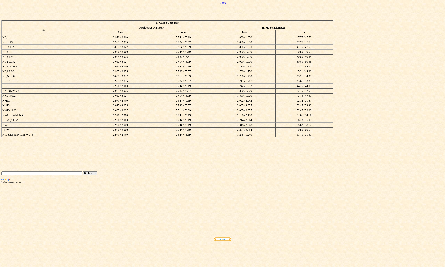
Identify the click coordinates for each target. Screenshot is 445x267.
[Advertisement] (222, 210)
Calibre (222, 2)
